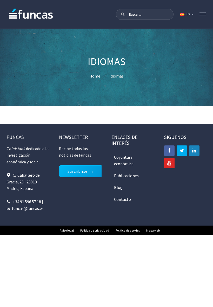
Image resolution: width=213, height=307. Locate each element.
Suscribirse (77, 171)
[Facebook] (169, 150)
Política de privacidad (94, 230)
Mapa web (153, 230)
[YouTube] (169, 163)
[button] (123, 14)
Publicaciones (126, 175)
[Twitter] (182, 150)
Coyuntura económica (124, 161)
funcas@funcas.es (28, 208)
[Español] (186, 14)
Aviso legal (67, 230)
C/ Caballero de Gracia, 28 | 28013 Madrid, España (23, 181)
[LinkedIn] (194, 150)
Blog (118, 187)
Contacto (122, 199)
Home (94, 76)
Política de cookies (128, 230)
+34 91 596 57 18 (27, 201)
